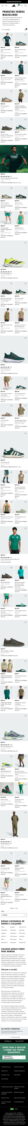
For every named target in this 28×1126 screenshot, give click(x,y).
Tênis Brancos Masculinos (4, 939)
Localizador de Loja (6, 1066)
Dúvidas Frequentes (19, 1066)
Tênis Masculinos (4, 927)
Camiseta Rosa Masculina (22, 936)
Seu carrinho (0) (19, 1041)
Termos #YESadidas (19, 1101)
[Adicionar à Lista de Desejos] (11, 35)
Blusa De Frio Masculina (5, 943)
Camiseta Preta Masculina (22, 930)
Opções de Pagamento (19, 1070)
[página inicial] (13, 6)
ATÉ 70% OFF (17, 1074)
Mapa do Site (4, 1070)
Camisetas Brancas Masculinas (13, 943)
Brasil (16, 1109)
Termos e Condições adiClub (6, 1102)
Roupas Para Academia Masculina (22, 943)
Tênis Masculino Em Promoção (22, 939)
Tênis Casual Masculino (13, 936)
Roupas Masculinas (13, 927)
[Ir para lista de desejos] (6, 5)
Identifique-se (8, 1041)
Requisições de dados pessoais (19, 1087)
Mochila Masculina (4, 936)
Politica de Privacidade (19, 1097)
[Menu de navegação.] (2, 5)
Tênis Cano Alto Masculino (22, 933)
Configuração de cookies (7, 1086)
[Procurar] (22, 5)
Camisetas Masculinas (4, 930)
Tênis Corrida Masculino (22, 927)
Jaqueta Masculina (4, 933)
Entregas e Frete (5, 1074)
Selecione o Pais (5, 1097)
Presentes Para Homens (14, 930)
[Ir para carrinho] (25, 5)
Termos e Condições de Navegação (6, 1093)
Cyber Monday (4, 1078)
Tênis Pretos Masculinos (13, 939)
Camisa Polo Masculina (13, 933)
